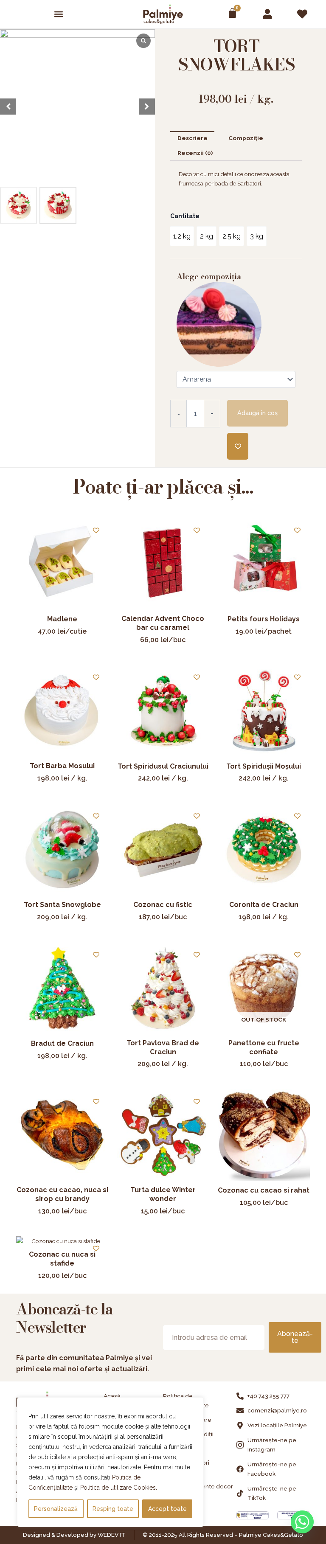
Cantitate (185, 216)
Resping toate (113, 1508)
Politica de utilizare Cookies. (118, 1487)
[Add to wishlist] (237, 446)
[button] (59, 14)
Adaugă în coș (257, 412)
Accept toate (167, 1508)
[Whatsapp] (302, 1521)
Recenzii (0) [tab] (195, 152)
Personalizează (56, 1508)
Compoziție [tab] (245, 138)
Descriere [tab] (192, 138)
